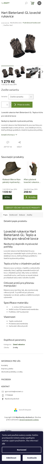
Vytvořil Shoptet (25, 410)
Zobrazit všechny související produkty (22, 208)
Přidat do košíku (23, 105)
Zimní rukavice (19, 344)
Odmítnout (11, 457)
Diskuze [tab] (22, 215)
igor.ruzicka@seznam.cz (14, 391)
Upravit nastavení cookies (29, 420)
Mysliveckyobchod (12, 399)
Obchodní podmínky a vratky (12, 372)
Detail (7, 197)
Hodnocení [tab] (13, 215)
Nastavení (21, 449)
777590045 (9, 395)
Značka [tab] (29, 215)
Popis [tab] (5, 215)
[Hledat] (26, 3)
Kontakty (4, 365)
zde (3, 443)
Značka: (8, 25)
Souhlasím (32, 457)
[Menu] (39, 3)
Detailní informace (8, 135)
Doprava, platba (7, 368)
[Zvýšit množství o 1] (10, 103)
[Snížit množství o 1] (10, 106)
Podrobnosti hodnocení (31, 23)
